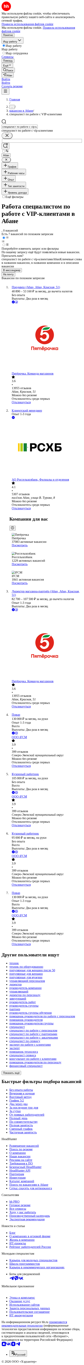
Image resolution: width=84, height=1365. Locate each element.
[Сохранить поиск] (5, 146)
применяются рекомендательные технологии (34, 1323)
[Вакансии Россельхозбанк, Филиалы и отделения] (46, 449)
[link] (8, 70)
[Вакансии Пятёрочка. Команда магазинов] (46, 338)
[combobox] (20, 127)
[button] (6, 79)
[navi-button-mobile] (5, 91)
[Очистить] (7, 135)
